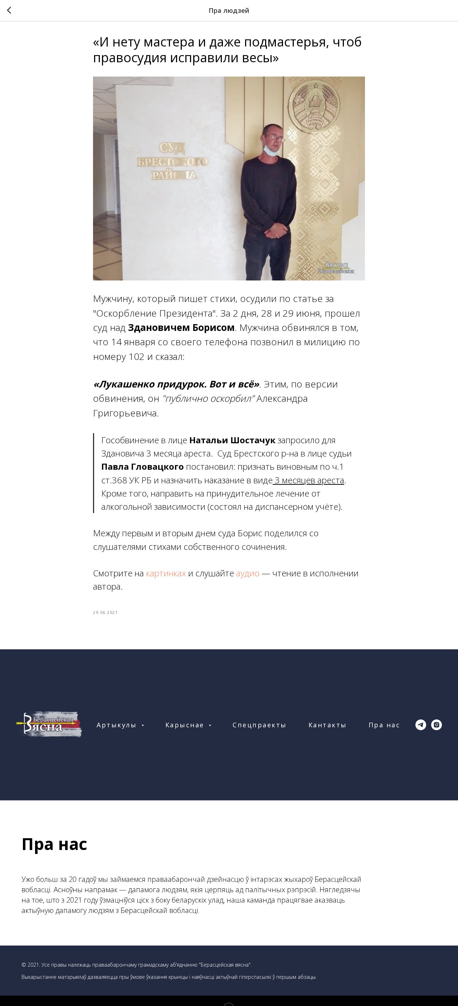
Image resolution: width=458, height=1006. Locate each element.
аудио (248, 573)
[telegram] (420, 724)
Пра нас (384, 725)
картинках (167, 573)
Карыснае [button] (186, 725)
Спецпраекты (260, 725)
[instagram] (436, 724)
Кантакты (327, 725)
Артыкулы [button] (118, 725)
